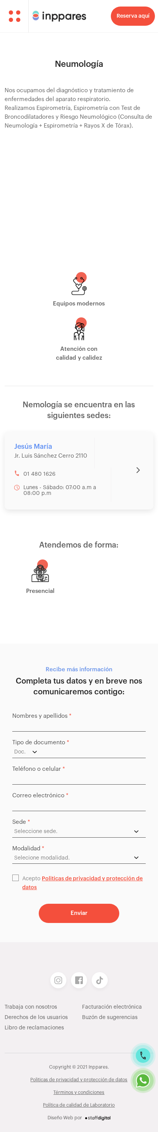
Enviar (79, 913)
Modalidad (28, 848)
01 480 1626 (39, 474)
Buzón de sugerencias (110, 1017)
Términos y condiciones (78, 1092)
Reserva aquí (133, 16)
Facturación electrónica (112, 1007)
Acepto (82, 883)
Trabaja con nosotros (31, 1007)
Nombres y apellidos (41, 716)
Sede (21, 822)
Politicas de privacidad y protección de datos (78, 1079)
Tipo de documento (40, 742)
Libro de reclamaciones (34, 1028)
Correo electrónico (40, 795)
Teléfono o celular (38, 769)
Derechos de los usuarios (36, 1017)
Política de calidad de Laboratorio (79, 1105)
